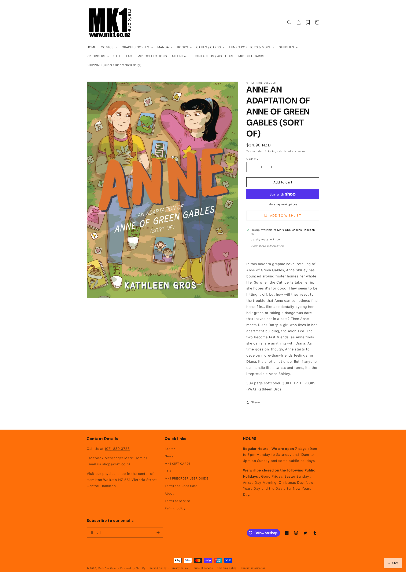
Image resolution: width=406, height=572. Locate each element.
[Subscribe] (158, 533)
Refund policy (175, 508)
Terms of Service (177, 501)
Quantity (252, 158)
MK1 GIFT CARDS (178, 463)
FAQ (168, 471)
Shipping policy (227, 567)
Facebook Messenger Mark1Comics (117, 458)
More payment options (283, 204)
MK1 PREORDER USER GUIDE (186, 478)
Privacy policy (179, 567)
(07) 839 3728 (117, 449)
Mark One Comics (109, 568)
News (169, 456)
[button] (108, 47)
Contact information (253, 567)
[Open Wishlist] (308, 22)
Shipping (270, 151)
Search (170, 449)
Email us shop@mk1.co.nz (109, 464)
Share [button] (255, 402)
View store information (267, 246)
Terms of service (202, 567)
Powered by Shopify (132, 568)
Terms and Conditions (181, 486)
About (169, 493)
